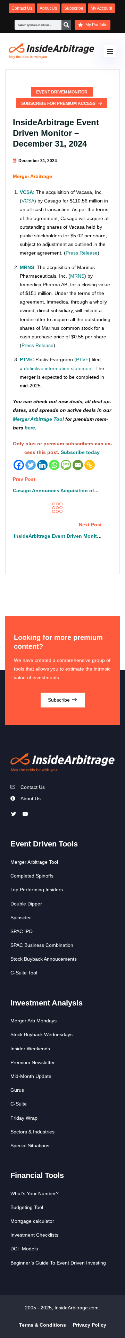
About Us (30, 798)
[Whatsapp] (54, 465)
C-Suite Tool (23, 972)
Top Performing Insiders (36, 889)
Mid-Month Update (30, 1076)
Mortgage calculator (32, 1221)
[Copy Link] (89, 465)
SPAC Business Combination (41, 945)
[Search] (66, 25)
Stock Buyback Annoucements (43, 959)
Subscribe (59, 700)
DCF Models (24, 1248)
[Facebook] (19, 465)
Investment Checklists (34, 1235)
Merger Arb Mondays (33, 1020)
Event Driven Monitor (62, 92)
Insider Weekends (30, 1048)
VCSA (26, 192)
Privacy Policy (89, 1325)
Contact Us (32, 787)
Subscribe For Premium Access (59, 103)
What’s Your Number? (34, 1193)
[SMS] (66, 465)
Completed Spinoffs (31, 876)
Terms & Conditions (42, 1325)
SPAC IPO (21, 931)
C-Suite (18, 1104)
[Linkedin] (42, 465)
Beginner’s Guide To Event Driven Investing (58, 1263)
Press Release (82, 253)
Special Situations (29, 1145)
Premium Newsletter (32, 1062)
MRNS (77, 276)
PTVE (26, 359)
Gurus (17, 1090)
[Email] (78, 465)
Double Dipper (26, 903)
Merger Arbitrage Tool (38, 419)
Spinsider (20, 917)
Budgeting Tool (26, 1207)
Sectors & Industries (32, 1131)
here (30, 427)
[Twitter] (30, 465)
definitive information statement (58, 368)
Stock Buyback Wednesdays (41, 1034)
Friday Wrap (24, 1118)
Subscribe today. (81, 452)
